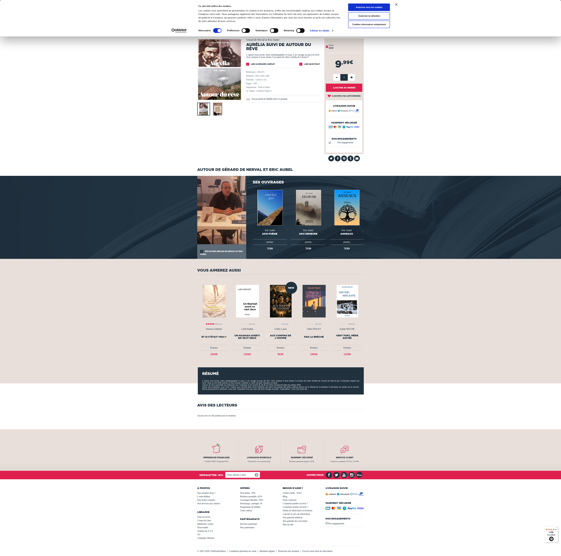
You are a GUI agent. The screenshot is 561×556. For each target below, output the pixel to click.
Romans (214, 347)
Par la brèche (314, 337)
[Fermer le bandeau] (396, 5)
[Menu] (556, 528)
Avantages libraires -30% (251, 500)
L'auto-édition (203, 496)
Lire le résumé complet (263, 64)
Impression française (216, 457)
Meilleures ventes (205, 524)
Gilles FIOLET (314, 329)
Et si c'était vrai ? (213, 337)
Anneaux (346, 234)
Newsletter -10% (248, 493)
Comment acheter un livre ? (295, 507)
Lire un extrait (312, 64)
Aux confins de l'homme (280, 336)
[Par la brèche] (314, 301)
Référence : (251, 72)
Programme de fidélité (250, 507)
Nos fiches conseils (206, 500)
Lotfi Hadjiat (247, 329)
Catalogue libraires (205, 538)
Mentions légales (267, 551)
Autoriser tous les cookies (369, 7)
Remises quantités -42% (251, 496)
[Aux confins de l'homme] (280, 301)
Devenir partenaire (248, 524)
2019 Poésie (269, 234)
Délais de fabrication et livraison (297, 510)
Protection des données (288, 551)
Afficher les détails (319, 30)
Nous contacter (290, 500)
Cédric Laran (281, 329)
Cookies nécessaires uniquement (369, 24)
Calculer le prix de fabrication (296, 514)
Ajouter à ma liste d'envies (346, 96)
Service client (344, 457)
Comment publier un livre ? (295, 503)
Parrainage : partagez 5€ (251, 503)
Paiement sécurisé (302, 457)
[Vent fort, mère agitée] (347, 301)
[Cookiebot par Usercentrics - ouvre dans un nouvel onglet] (179, 31)
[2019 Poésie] (270, 207)
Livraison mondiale (259, 457)
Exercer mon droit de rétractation (317, 551)
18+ (199, 534)
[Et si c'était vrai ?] (214, 301)
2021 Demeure (308, 234)
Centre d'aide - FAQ (292, 493)
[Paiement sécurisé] (344, 127)
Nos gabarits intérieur (292, 517)
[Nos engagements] (344, 142)
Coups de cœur (204, 520)
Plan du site (288, 524)
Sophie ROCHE (347, 329)
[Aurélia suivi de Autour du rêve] (219, 99)
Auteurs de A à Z (205, 531)
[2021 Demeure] (308, 207)
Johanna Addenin (214, 329)
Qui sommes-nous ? (206, 493)
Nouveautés (202, 527)
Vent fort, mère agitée (347, 336)
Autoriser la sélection (369, 16)
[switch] (246, 30)
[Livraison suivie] (344, 111)
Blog (285, 496)
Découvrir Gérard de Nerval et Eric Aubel (221, 252)
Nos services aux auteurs (208, 503)
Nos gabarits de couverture (295, 521)
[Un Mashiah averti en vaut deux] (247, 301)
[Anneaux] (347, 207)
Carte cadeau (246, 510)
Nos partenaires (247, 527)
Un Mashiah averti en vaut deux (247, 336)
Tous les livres (203, 517)
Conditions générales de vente (242, 551)
